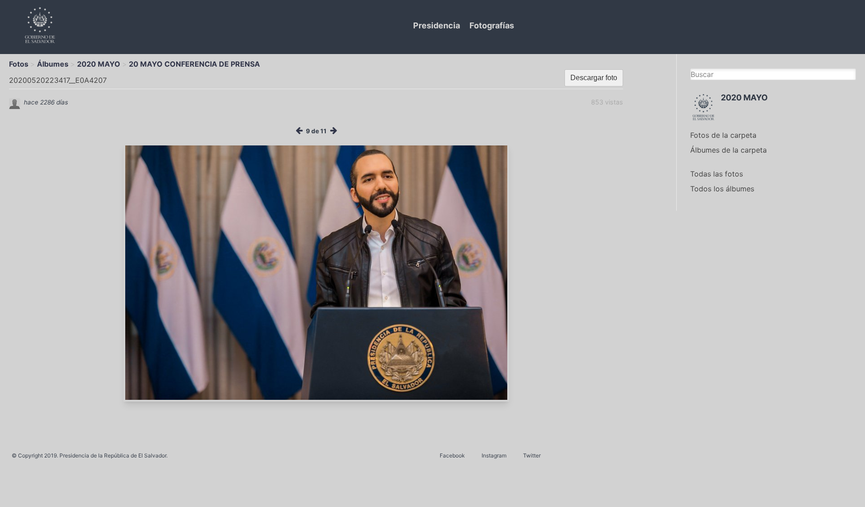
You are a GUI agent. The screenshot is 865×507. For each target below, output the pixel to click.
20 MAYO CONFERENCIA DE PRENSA (194, 63)
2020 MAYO (98, 63)
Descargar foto (593, 77)
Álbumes (52, 63)
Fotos (18, 63)
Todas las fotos (716, 173)
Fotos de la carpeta (723, 135)
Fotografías (491, 25)
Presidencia (436, 25)
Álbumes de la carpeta (728, 149)
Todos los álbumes (722, 188)
